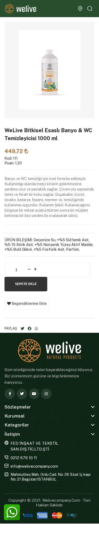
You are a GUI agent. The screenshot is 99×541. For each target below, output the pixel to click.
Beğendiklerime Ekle (29, 303)
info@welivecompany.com (34, 466)
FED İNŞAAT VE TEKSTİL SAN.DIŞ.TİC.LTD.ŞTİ (34, 446)
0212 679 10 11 (24, 457)
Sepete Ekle (26, 284)
